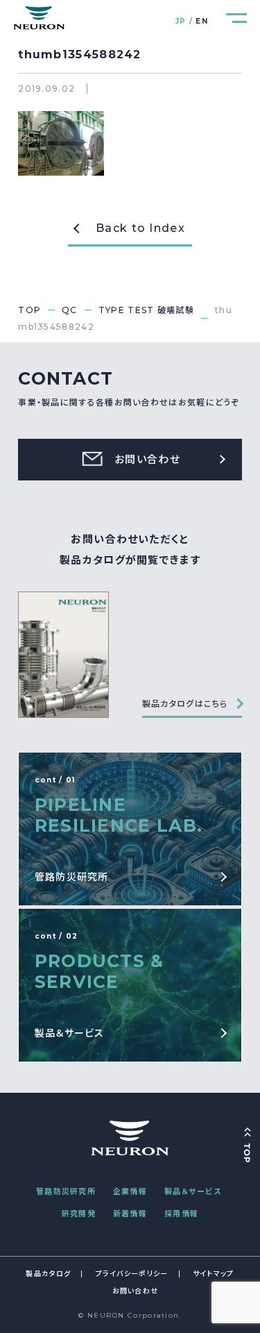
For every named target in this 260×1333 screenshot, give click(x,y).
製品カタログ (48, 1273)
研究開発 (79, 1213)
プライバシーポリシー (132, 1273)
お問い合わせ (135, 1291)
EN (202, 21)
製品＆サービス (192, 1191)
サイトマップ (213, 1273)
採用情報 (181, 1213)
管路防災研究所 (66, 1191)
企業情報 (130, 1191)
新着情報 (130, 1213)
